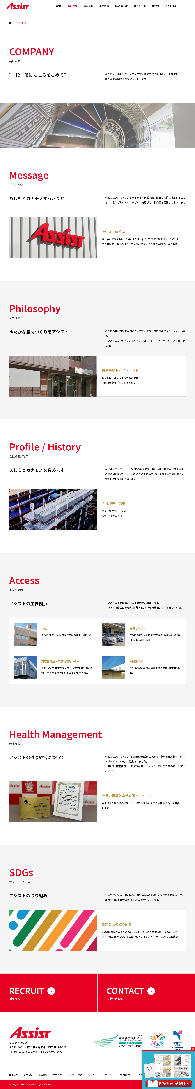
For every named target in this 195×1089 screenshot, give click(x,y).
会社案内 (72, 6)
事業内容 (104, 6)
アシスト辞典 (76, 1074)
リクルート (140, 6)
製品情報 (88, 6)
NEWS (155, 6)
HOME (58, 6)
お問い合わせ (172, 6)
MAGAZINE (121, 6)
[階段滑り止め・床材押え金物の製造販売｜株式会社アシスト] (17, 6)
